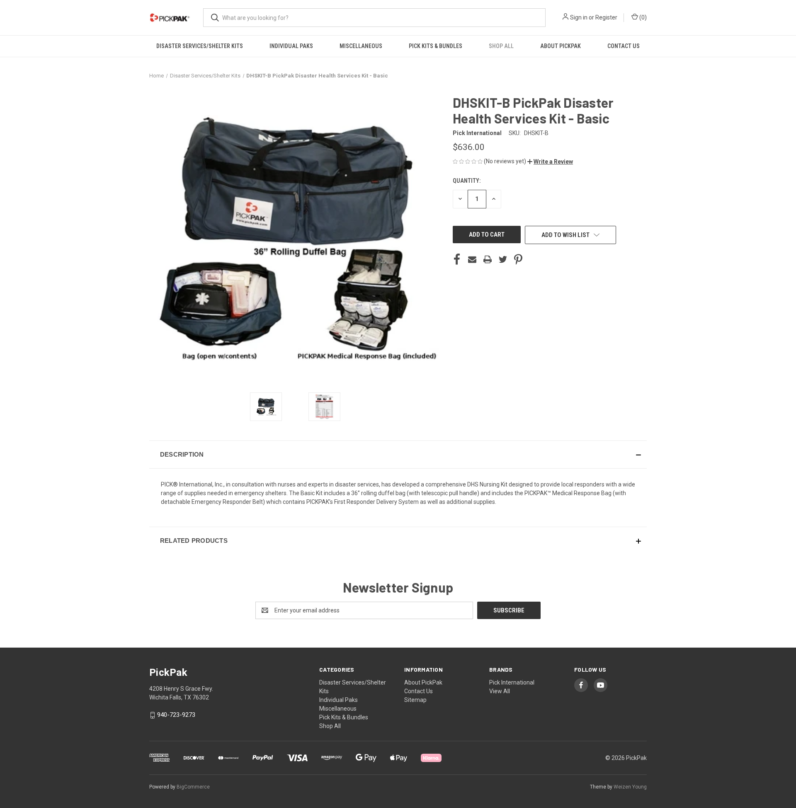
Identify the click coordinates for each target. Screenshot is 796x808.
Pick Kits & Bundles (435, 46)
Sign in (578, 17)
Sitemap (415, 700)
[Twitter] (503, 259)
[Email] (472, 259)
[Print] (487, 259)
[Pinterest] (518, 259)
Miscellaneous (361, 46)
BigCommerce (193, 787)
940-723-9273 (176, 714)
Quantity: (467, 180)
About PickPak (560, 46)
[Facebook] (457, 259)
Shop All (501, 46)
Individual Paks (291, 46)
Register (606, 17)
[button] (550, 161)
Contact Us (623, 46)
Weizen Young (630, 787)
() (642, 17)
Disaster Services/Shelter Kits (199, 46)
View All (499, 691)
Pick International (511, 682)
